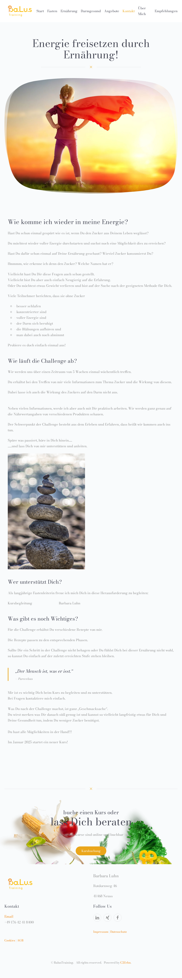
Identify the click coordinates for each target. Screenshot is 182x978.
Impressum (100, 931)
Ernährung (69, 11)
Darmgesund (91, 11)
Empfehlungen (166, 11)
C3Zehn (125, 962)
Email (8, 916)
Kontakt (129, 11)
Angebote (111, 11)
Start (40, 11)
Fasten (52, 11)
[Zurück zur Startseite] (20, 11)
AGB (20, 940)
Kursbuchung (91, 850)
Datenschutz (118, 931)
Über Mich (142, 11)
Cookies (9, 940)
